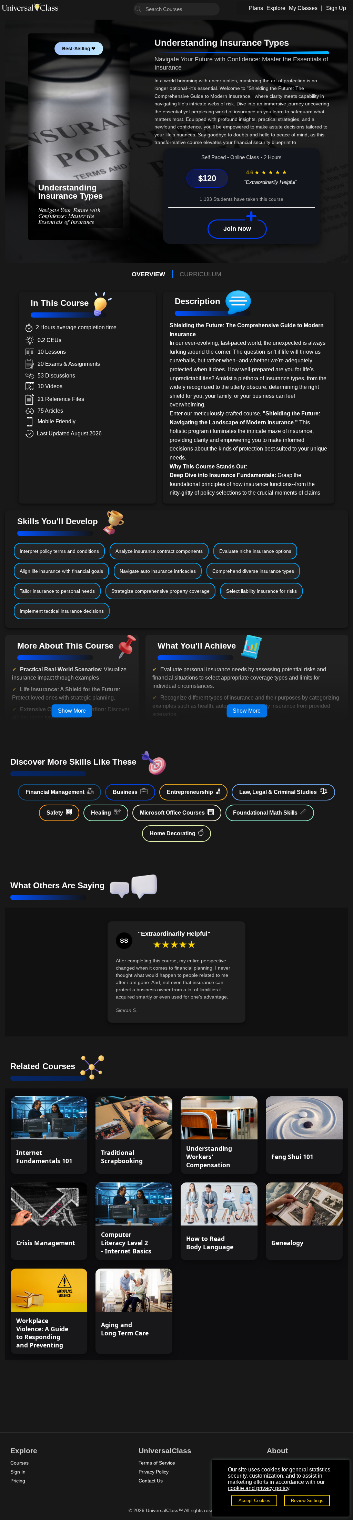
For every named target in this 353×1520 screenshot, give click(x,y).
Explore (275, 8)
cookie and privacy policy (258, 1488)
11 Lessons (148, 1300)
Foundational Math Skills (265, 813)
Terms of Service (157, 1463)
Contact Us (151, 1480)
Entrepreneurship (190, 792)
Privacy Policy (154, 1472)
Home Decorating (172, 833)
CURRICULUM (200, 274)
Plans (256, 8)
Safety (55, 813)
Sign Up (336, 8)
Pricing (17, 1480)
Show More (72, 711)
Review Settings (307, 1500)
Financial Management (55, 792)
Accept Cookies (254, 1500)
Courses (19, 1463)
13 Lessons (233, 1128)
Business (125, 792)
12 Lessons (63, 1128)
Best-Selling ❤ (78, 48)
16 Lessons (148, 1128)
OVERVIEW (148, 274)
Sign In (18, 1472)
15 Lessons (318, 1128)
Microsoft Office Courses (172, 813)
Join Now (237, 228)
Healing (101, 813)
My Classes (303, 8)
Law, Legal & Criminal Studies (278, 792)
